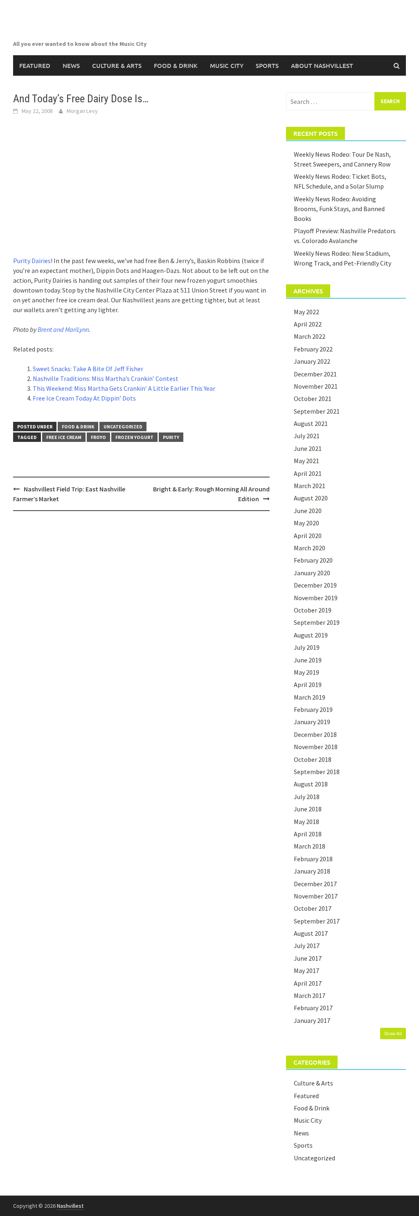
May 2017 (306, 970)
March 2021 (309, 486)
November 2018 (316, 747)
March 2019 (309, 697)
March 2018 (309, 846)
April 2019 (308, 684)
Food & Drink (176, 65)
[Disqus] (141, 623)
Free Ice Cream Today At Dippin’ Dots (84, 398)
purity (171, 437)
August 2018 (311, 784)
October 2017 (312, 908)
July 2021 (307, 436)
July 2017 (307, 945)
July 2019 (307, 647)
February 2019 (313, 709)
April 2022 (308, 324)
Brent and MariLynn (63, 329)
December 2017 (315, 884)
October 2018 (312, 759)
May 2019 (306, 672)
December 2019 (315, 585)
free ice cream (63, 437)
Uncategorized (123, 426)
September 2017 (317, 921)
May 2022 (306, 312)
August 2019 (311, 635)
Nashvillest (70, 1205)
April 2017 (308, 983)
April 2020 (308, 535)
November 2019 (316, 598)
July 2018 (307, 797)
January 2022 (312, 361)
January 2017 (312, 1020)
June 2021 (308, 448)
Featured (34, 65)
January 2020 (312, 573)
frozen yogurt (134, 437)
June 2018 (308, 809)
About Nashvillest (322, 65)
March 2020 (309, 548)
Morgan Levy (82, 111)
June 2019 (308, 660)
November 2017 (316, 896)
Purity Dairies (32, 261)
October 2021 (312, 398)
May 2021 (306, 461)
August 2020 (311, 498)
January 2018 (312, 871)
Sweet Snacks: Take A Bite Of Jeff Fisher (88, 369)
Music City (226, 65)
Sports (267, 65)
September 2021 (317, 411)
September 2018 (317, 772)
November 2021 (316, 386)
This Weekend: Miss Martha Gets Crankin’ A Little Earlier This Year (124, 388)
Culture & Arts (117, 65)
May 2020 (306, 523)
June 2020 (308, 511)
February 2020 (313, 560)
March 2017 (309, 995)
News (71, 65)
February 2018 (313, 859)
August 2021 (311, 423)
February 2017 (313, 1008)
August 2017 (311, 933)
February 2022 (313, 349)
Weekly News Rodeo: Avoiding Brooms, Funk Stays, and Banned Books (339, 209)
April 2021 (308, 473)
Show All (393, 1033)
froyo (98, 437)
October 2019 (312, 610)
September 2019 (317, 622)
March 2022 (309, 336)
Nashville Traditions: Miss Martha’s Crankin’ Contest (105, 378)
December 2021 (315, 374)
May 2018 (306, 821)
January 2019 (312, 722)
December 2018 (315, 734)
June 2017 (308, 958)
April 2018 (308, 834)
